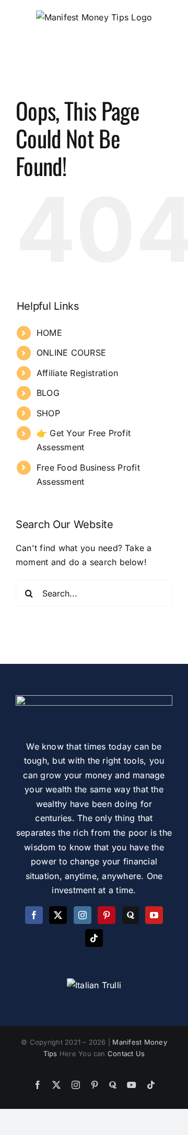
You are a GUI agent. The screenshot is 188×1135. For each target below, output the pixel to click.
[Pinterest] (106, 915)
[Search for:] (94, 592)
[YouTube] (154, 915)
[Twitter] (58, 915)
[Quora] (130, 915)
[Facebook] (34, 915)
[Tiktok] (94, 938)
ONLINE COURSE (71, 352)
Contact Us (126, 1053)
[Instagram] (82, 915)
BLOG (48, 393)
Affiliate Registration (77, 373)
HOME (49, 332)
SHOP (48, 413)
